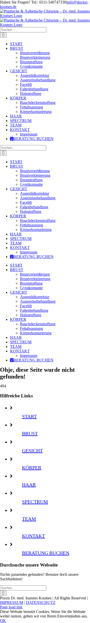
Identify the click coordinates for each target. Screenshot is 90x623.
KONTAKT (33, 536)
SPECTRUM (35, 502)
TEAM (29, 519)
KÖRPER (31, 467)
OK (3, 620)
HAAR (29, 484)
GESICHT (32, 450)
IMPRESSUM (11, 602)
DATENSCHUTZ (41, 602)
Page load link (11, 607)
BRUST (30, 433)
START (29, 416)
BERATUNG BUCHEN (45, 553)
